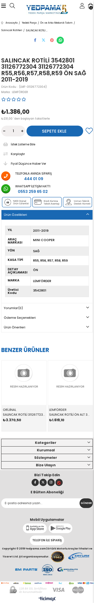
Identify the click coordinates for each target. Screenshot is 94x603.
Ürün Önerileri (14, 327)
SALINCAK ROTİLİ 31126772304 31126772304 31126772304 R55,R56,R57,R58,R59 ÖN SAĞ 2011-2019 (24, 414)
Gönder (86, 503)
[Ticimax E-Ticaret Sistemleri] (47, 599)
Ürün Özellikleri (15, 214)
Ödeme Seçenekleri (20, 317)
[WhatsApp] (60, 40)
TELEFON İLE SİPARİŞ (47, 540)
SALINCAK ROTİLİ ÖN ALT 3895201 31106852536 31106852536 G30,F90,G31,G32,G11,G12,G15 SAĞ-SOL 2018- (70, 414)
